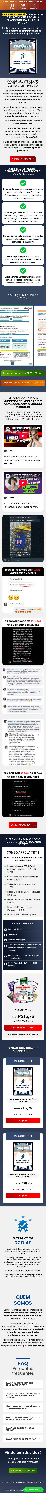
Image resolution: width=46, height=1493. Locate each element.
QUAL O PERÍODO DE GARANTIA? (21, 1439)
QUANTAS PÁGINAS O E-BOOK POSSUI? (20, 1429)
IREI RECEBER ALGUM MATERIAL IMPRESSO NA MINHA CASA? (20, 1418)
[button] (23, 1384)
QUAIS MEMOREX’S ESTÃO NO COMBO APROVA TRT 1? (19, 1384)
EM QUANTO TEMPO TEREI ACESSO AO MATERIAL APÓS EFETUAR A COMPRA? (21, 1396)
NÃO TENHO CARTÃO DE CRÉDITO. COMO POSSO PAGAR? (21, 1407)
